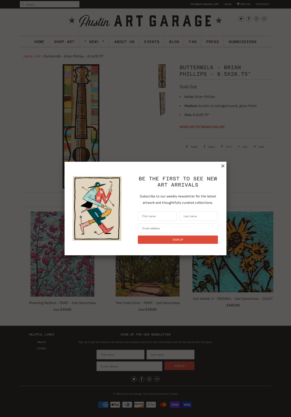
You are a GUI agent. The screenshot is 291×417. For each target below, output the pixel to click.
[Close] (222, 166)
